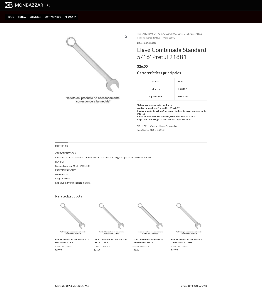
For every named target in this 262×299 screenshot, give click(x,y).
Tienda (22, 17)
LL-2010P (161, 130)
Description (61, 145)
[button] (48, 5)
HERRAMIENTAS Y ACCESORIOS (160, 33)
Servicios (35, 17)
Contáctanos (53, 17)
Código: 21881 (149, 130)
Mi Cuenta (70, 17)
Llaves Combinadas (187, 33)
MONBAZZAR (29, 5)
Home (10, 17)
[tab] (61, 145)
